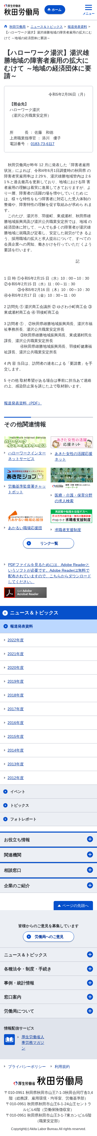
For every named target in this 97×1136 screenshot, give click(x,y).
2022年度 (16, 640)
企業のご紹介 (17, 885)
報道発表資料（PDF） (23, 403)
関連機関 (12, 855)
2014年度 (16, 750)
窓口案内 (12, 997)
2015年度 (16, 736)
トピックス (19, 805)
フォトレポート (23, 819)
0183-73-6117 (42, 144)
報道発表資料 (21, 626)
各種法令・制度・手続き (27, 969)
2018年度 (16, 695)
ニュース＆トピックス (25, 955)
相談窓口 (12, 870)
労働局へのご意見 (49, 936)
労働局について (19, 1011)
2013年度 (16, 764)
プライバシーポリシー (27, 1066)
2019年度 (16, 681)
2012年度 (16, 778)
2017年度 (16, 709)
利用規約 (62, 1066)
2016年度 (16, 723)
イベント (17, 791)
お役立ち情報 (17, 839)
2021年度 (16, 654)
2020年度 (16, 667)
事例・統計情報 (19, 983)
